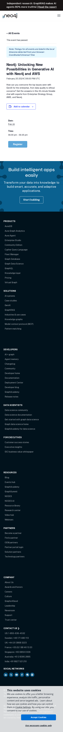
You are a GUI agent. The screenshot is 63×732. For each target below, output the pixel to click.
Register (17, 144)
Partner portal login (14, 547)
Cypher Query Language (16, 249)
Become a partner (13, 533)
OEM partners (11, 542)
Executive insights (13, 447)
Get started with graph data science (22, 419)
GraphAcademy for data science (20, 429)
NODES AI (9, 501)
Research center (13, 510)
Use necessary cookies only (38, 725)
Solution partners (13, 552)
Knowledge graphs (14, 319)
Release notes (11, 397)
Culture (8, 596)
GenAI (8, 305)
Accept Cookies (38, 717)
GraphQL (9, 268)
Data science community (16, 410)
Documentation (12, 378)
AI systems (10, 296)
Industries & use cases (15, 315)
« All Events (13, 33)
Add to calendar (22, 106)
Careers (8, 592)
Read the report (47, 7)
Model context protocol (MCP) (19, 324)
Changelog (10, 364)
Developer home (12, 373)
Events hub (10, 482)
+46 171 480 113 (21, 638)
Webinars (9, 520)
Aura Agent (10, 235)
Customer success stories (17, 442)
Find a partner (11, 538)
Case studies (11, 300)
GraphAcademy (12, 392)
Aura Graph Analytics (15, 231)
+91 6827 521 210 (18, 661)
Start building (31, 199)
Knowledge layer (13, 273)
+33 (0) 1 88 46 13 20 (22, 647)
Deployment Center (14, 382)
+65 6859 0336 (22, 652)
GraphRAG (10, 310)
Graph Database (12, 259)
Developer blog (12, 387)
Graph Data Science (14, 264)
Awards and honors (14, 587)
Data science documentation (18, 415)
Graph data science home (17, 424)
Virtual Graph (11, 282)
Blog (7, 477)
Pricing (8, 278)
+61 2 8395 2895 (22, 657)
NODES (8, 496)
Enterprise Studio (13, 240)
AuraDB (8, 226)
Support (8, 615)
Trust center (11, 620)
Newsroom (10, 610)
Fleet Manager (12, 254)
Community (10, 368)
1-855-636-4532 (16, 633)
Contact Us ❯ (11, 628)
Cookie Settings (23, 707)
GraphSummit (11, 491)
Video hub (9, 515)
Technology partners (14, 556)
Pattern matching (13, 329)
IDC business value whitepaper (19, 452)
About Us (9, 582)
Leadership (10, 606)
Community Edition (13, 245)
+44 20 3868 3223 (17, 643)
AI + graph (9, 354)
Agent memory (11, 359)
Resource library (12, 505)
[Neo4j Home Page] (10, 15)
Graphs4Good (11, 601)
